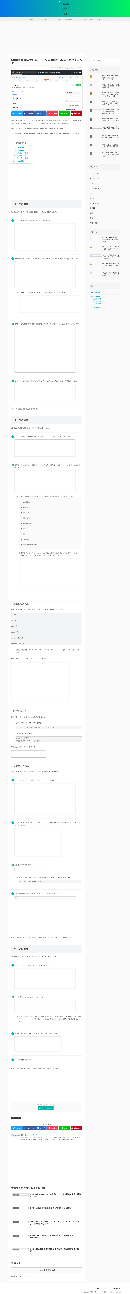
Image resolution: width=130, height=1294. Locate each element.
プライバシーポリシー (102, 1289)
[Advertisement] (65, 38)
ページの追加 (18, 147)
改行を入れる (21, 155)
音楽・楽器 (94, 223)
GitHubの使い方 (46, 1108)
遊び (91, 218)
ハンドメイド (95, 188)
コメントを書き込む (47, 1270)
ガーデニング (95, 178)
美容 (91, 213)
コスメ (92, 183)
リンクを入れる (22, 158)
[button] (118, 60)
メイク (92, 193)
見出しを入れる (22, 153)
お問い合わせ (115, 1289)
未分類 (92, 208)
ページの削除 (18, 161)
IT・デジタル (16, 1118)
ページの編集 (18, 150)
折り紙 (92, 198)
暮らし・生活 (95, 203)
